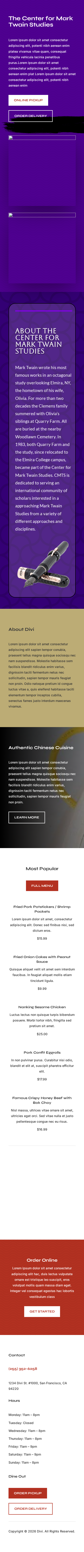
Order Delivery (30, 1509)
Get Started (42, 1311)
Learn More (26, 817)
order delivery (30, 116)
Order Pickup (28, 1493)
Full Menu (42, 886)
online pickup (28, 100)
